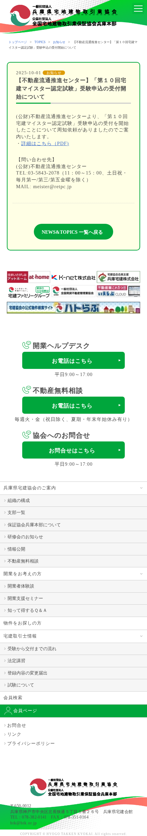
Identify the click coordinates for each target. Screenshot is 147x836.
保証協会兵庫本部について (34, 524)
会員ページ (25, 710)
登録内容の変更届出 (28, 673)
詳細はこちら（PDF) (45, 143)
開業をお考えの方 (22, 573)
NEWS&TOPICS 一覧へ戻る (72, 232)
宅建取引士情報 (20, 636)
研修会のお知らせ (25, 536)
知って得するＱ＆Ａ (27, 610)
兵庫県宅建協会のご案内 (29, 487)
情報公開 (16, 549)
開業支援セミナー (25, 598)
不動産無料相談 (23, 561)
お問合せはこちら (72, 450)
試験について (21, 684)
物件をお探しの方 (22, 623)
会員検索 (13, 697)
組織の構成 (19, 500)
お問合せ (16, 725)
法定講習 (16, 660)
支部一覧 (16, 512)
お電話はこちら (72, 361)
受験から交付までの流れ (32, 648)
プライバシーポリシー (31, 743)
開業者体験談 (21, 586)
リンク (14, 734)
